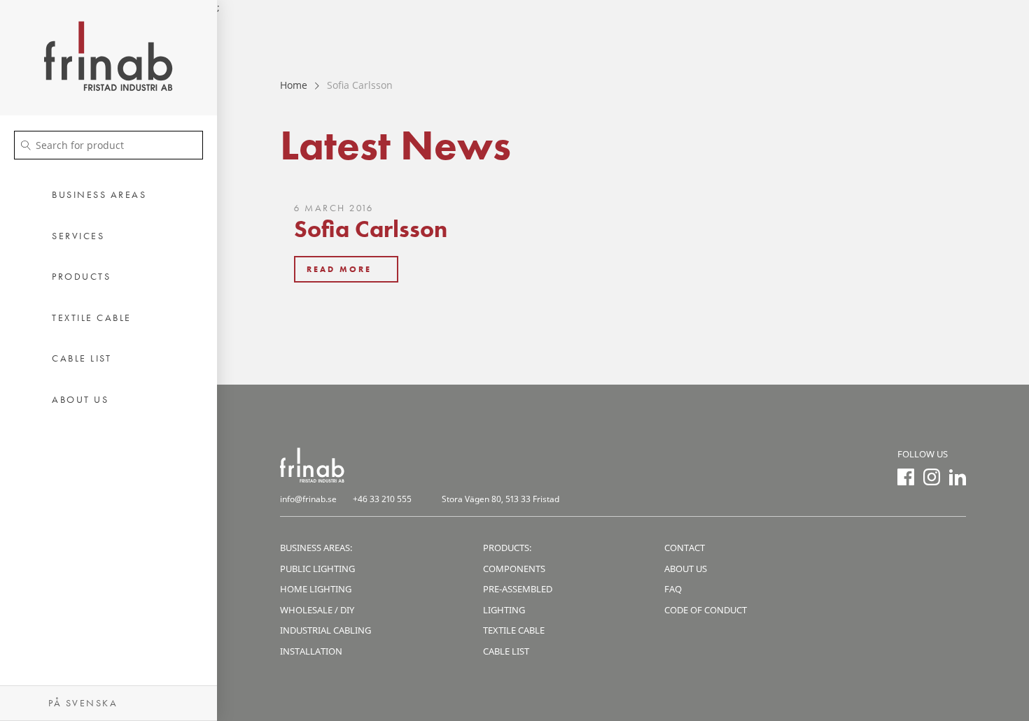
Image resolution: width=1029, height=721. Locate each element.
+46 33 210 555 (382, 499)
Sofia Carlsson (370, 229)
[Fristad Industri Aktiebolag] (108, 57)
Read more (339, 269)
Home (293, 85)
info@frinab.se (308, 499)
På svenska (81, 703)
